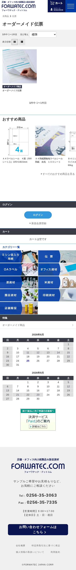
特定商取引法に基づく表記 (46, 545)
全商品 (5, 16)
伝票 (14, 16)
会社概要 (20, 545)
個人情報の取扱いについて (30, 552)
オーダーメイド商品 (13, 325)
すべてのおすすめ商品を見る (59, 173)
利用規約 (55, 552)
